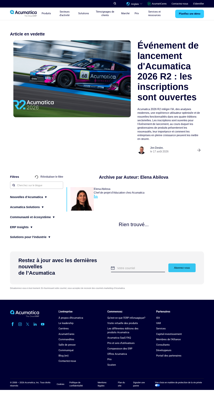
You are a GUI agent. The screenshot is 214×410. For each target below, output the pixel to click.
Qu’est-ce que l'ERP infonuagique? (126, 317)
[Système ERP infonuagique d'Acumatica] (24, 316)
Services (161, 328)
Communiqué (66, 350)
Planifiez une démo (189, 13)
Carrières (64, 328)
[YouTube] (42, 324)
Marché (125, 13)
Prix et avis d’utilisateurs (121, 343)
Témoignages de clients (105, 13)
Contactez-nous (180, 3)
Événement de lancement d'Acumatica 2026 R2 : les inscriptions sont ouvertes (168, 71)
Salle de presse (67, 344)
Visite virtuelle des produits (122, 323)
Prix (137, 13)
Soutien (111, 364)
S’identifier (198, 3)
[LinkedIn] (96, 197)
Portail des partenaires (168, 355)
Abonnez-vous (182, 267)
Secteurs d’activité (65, 13)
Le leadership (66, 323)
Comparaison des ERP (119, 348)
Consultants (163, 344)
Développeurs (163, 350)
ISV (158, 317)
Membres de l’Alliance (168, 339)
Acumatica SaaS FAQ (119, 337)
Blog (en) (64, 355)
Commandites (66, 339)
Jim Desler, (156, 147)
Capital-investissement (169, 334)
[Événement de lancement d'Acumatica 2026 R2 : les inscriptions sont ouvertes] (72, 78)
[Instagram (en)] (20, 324)
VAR (158, 323)
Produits (46, 13)
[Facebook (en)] (12, 324)
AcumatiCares (159, 3)
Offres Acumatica (117, 353)
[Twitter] (27, 324)
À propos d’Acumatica (71, 317)
